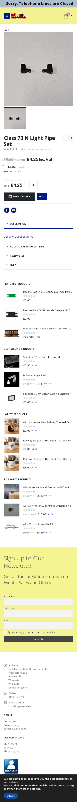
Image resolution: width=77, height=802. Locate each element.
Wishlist (8, 747)
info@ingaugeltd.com (20, 706)
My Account (10, 744)
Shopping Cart (12, 751)
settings (35, 789)
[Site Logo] (18, 16)
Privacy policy (12, 725)
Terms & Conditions (15, 728)
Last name (9, 608)
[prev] (66, 138)
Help (41, 196)
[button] (7, 16)
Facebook (7, 210)
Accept (10, 795)
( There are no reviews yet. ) (34, 149)
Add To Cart (21, 196)
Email (14, 210)
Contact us (10, 721)
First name (9, 596)
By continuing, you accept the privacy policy (31, 632)
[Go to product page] (11, 296)
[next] (71, 138)
